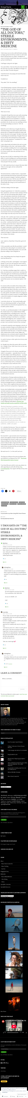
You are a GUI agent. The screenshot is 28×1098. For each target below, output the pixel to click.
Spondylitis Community (6, 884)
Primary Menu (26, 7)
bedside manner (5, 502)
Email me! (4, 1052)
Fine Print (3, 869)
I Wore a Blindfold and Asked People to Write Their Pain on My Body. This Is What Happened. (17, 764)
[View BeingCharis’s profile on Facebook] (1, 1063)
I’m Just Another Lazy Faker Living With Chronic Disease (13, 512)
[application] (14, 1026)
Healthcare (3, 26)
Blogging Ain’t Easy (5, 871)
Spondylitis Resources (5, 887)
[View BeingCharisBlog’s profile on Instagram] (4, 1063)
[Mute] (23, 1032)
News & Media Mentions (6, 876)
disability (13, 799)
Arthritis (4, 797)
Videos (3, 881)
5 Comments (14, 49)
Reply (5, 562)
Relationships (13, 802)
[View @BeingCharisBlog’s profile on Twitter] (3, 1063)
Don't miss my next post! (8, 1041)
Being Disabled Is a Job (12, 754)
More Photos (3, 1011)
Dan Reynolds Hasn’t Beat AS (7, 517)
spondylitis (24, 802)
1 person (10, 663)
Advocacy (10, 795)
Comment (22, 689)
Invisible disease (15, 801)
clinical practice (14, 502)
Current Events (7, 799)
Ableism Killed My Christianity (14, 772)
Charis (8, 797)
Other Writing (4, 879)
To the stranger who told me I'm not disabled (17, 750)
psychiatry (4, 505)
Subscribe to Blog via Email (9, 809)
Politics (8, 802)
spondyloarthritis (5, 804)
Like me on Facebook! (7, 849)
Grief (18, 799)
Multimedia (3, 874)
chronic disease (16, 797)
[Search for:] (14, 733)
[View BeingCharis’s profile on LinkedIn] (7, 1063)
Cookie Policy (4, 1092)
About (2, 861)
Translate (11, 897)
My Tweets (3, 836)
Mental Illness (9, 26)
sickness (19, 802)
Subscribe (4, 819)
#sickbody (4, 795)
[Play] (3, 1032)
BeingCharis (6, 7)
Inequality (9, 801)
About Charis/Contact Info (13, 776)
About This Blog (4, 866)
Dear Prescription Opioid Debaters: (15, 742)
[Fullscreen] (26, 1032)
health (20, 799)
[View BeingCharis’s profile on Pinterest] (6, 1063)
